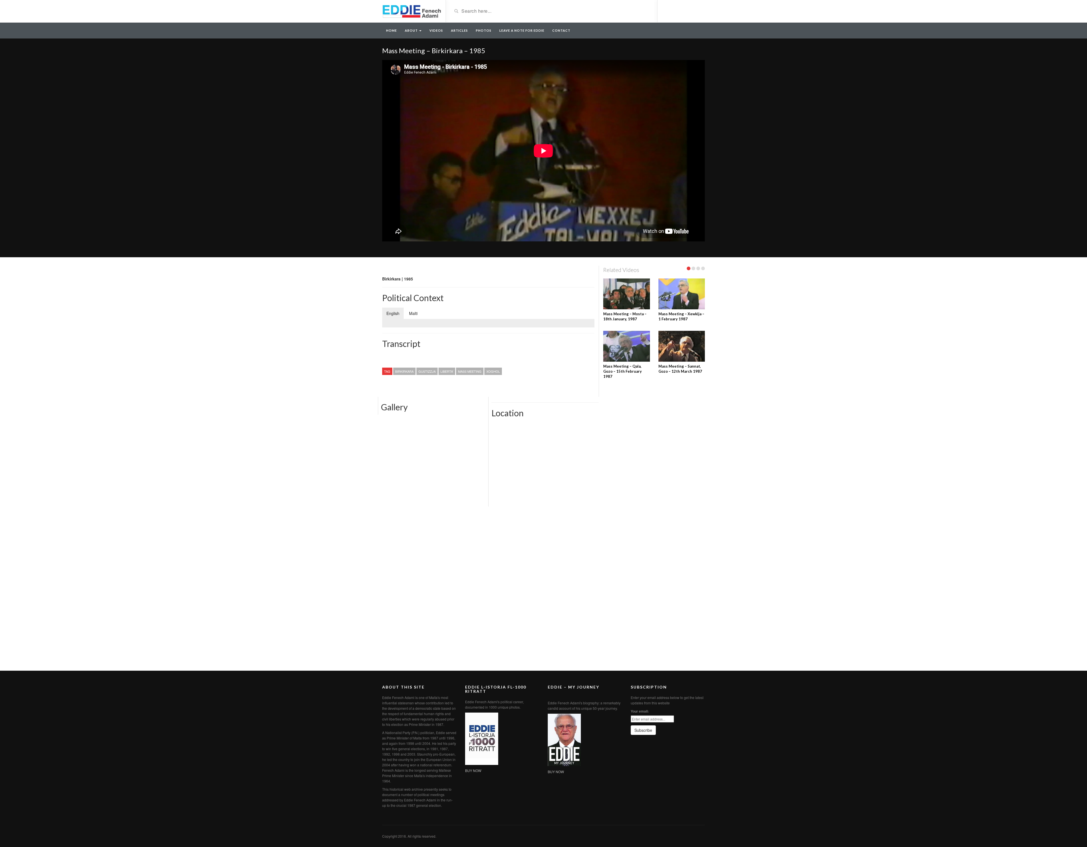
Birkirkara (404, 371)
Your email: (640, 711)
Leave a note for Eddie (521, 30)
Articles (459, 30)
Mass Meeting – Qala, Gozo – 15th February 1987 (622, 371)
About (412, 30)
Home (391, 30)
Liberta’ (446, 371)
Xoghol (493, 371)
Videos (436, 30)
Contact (561, 30)
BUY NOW (473, 770)
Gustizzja (427, 371)
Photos (483, 30)
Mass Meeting (470, 371)
